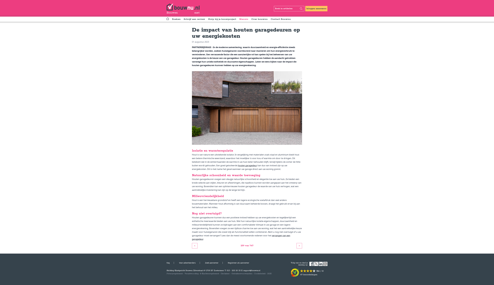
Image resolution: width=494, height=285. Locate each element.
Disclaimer (225, 274)
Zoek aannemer (211, 263)
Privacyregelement (175, 274)
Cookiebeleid (259, 274)
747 (251, 245)
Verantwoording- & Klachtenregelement (201, 274)
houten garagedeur (247, 165)
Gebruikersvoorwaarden (241, 274)
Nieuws (243, 19)
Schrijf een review (194, 19)
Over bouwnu (259, 19)
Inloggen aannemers (316, 8)
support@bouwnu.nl (251, 270)
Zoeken (176, 19)
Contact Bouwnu (281, 19)
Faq (168, 263)
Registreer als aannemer (238, 263)
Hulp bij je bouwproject (222, 19)
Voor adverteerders (187, 263)
